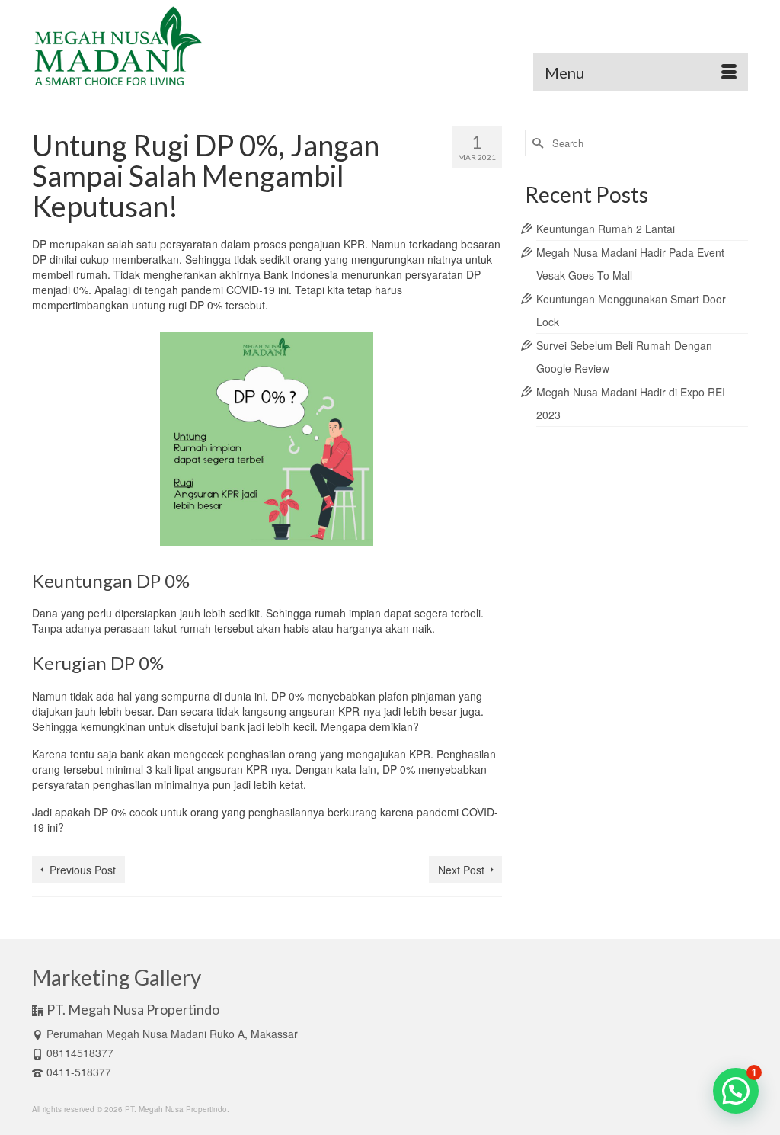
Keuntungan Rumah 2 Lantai (605, 228)
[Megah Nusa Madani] (143, 45)
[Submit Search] (536, 143)
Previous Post (83, 869)
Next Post (461, 869)
